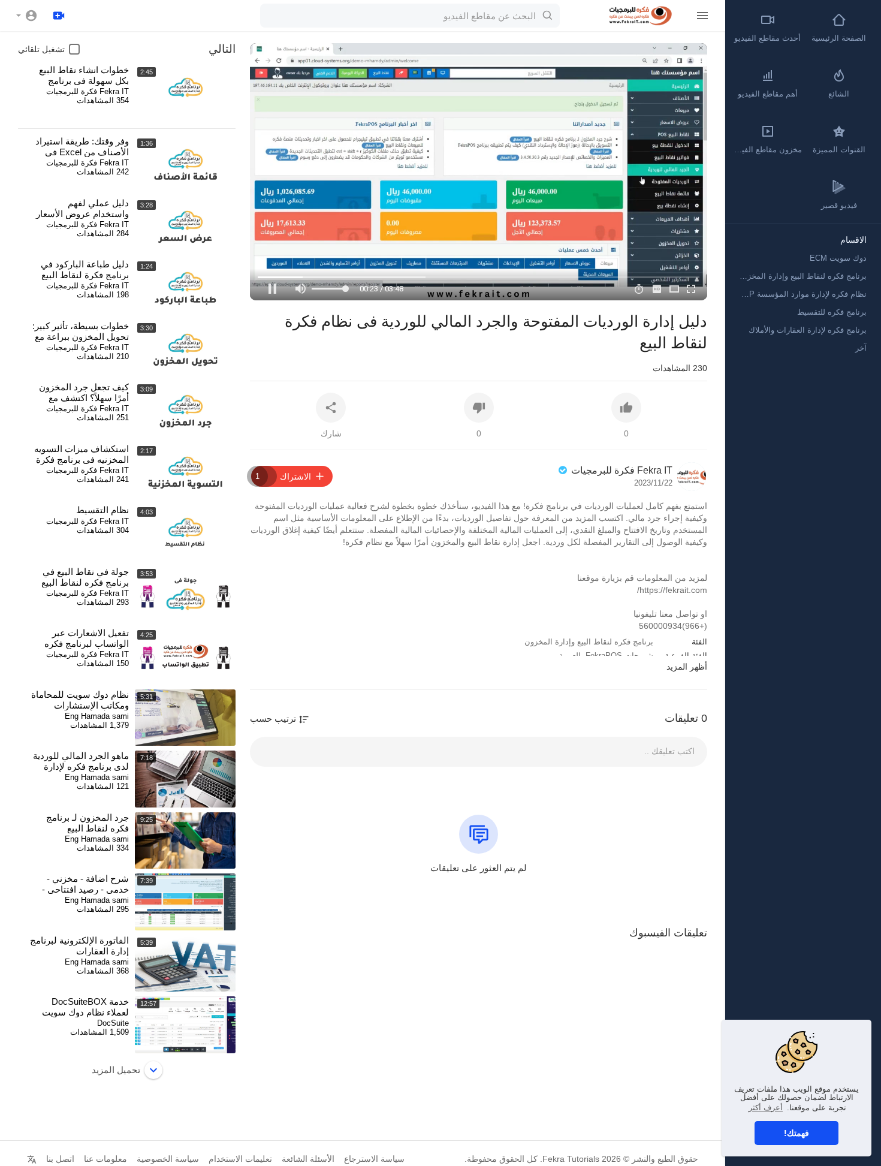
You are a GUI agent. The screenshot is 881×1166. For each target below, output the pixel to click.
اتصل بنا (60, 1159)
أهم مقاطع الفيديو (768, 93)
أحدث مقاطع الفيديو (767, 38)
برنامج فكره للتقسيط (832, 312)
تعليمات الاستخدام (240, 1159)
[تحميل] (59, 15)
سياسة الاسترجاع (374, 1159)
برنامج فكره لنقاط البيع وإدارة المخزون (588, 641)
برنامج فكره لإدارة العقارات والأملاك (808, 330)
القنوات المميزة (839, 149)
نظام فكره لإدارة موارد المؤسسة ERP (802, 294)
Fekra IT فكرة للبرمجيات (620, 470)
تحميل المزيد (116, 1070)
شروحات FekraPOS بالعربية (606, 655)
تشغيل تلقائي (41, 49)
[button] (27, 15)
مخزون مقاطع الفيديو (767, 149)
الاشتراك (283, 476)
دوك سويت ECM (838, 258)
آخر (861, 348)
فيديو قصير (839, 205)
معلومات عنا (105, 1159)
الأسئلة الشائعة (308, 1159)
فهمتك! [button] (796, 1133)
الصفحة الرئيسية (838, 38)
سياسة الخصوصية (168, 1159)
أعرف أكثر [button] (766, 1107)
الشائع (838, 93)
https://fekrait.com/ (672, 590)
